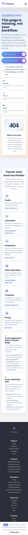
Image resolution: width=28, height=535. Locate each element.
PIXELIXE (10, 4)
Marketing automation (14, 462)
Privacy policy (15, 532)
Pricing (14, 454)
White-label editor (14, 449)
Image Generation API (14, 485)
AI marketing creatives (14, 469)
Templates (14, 500)
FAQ (14, 508)
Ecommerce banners (14, 464)
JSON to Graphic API (14, 482)
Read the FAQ (10, 394)
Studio (14, 444)
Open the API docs (11, 400)
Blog (14, 510)
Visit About (9, 407)
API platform (14, 451)
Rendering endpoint (14, 487)
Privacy (14, 521)
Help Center (14, 505)
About (14, 518)
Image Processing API (12, 366)
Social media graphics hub (13, 355)
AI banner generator (14, 472)
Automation (14, 446)
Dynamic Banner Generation (14, 490)
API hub (14, 480)
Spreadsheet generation (14, 467)
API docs (14, 503)
